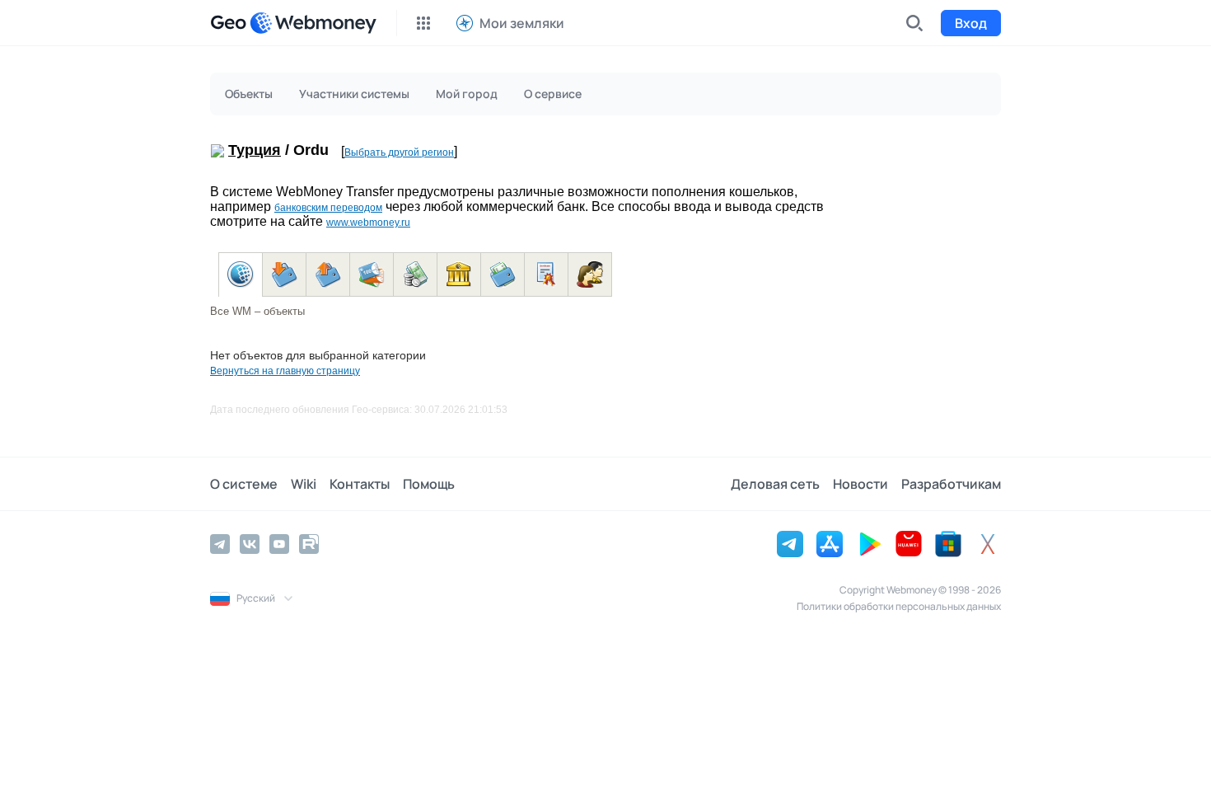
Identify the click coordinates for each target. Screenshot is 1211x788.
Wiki (303, 484)
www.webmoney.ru (368, 222)
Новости (860, 484)
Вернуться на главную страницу (285, 371)
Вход (971, 23)
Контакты (360, 484)
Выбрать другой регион (399, 152)
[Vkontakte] (250, 544)
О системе (244, 484)
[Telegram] (220, 544)
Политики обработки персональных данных (899, 606)
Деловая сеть (775, 484)
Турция (254, 150)
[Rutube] (309, 544)
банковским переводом (328, 207)
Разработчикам (951, 484)
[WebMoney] (313, 23)
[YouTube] (279, 544)
